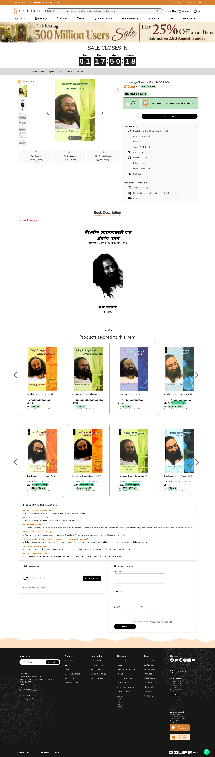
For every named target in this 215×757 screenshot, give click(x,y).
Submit (125, 627)
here (81, 549)
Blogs (120, 674)
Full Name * (118, 592)
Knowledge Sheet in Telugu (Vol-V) (41, 394)
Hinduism (79, 72)
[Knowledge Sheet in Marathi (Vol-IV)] (22, 91)
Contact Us (149, 660)
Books (42, 72)
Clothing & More (72, 674)
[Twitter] (176, 661)
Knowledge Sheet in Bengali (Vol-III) (178, 476)
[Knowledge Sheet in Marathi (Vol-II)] (134, 391)
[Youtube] (193, 661)
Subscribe (52, 662)
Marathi (69, 72)
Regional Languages (55, 72)
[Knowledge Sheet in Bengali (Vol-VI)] (42, 472)
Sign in (177, 2)
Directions (173, 692)
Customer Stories (125, 687)
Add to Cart (169, 116)
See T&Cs (40, 161)
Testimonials (123, 683)
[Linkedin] (189, 661)
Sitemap (148, 692)
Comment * (119, 571)
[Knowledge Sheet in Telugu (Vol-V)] (42, 391)
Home (34, 72)
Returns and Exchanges (144, 193)
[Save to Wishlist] (118, 83)
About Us (121, 660)
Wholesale (149, 674)
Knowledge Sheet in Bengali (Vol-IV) (132, 476)
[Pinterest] (181, 661)
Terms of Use (156, 622)
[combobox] (113, 11)
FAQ (200, 2)
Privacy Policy (167, 622)
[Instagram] (185, 661)
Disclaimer (96, 660)
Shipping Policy (98, 674)
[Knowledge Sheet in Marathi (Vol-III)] (179, 391)
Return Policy (97, 665)
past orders (100, 549)
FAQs (119, 665)
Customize (149, 665)
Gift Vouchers (150, 687)
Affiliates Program (152, 678)
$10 (133, 104)
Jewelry (68, 669)
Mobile (143, 607)
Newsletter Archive (126, 669)
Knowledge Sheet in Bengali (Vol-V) (86, 476)
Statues (68, 660)
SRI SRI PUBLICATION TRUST (156, 131)
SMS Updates (150, 696)
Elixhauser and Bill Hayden (39, 399)
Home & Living (71, 683)
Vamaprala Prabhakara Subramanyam (89, 399)
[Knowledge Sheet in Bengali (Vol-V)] (88, 472)
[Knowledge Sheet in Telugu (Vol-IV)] (88, 391)
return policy (187, 528)
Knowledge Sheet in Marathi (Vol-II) (132, 394)
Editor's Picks (123, 692)
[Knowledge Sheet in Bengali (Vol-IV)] (134, 472)
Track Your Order (151, 683)
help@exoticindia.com (139, 542)
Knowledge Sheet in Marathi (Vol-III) (178, 394)
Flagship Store (175, 682)
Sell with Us (149, 669)
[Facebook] (172, 661)
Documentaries (124, 678)
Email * (117, 607)
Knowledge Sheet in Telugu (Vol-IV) (86, 394)
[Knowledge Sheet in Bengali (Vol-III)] (179, 472)
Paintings (69, 678)
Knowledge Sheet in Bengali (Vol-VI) (41, 476)
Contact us (190, 2)
